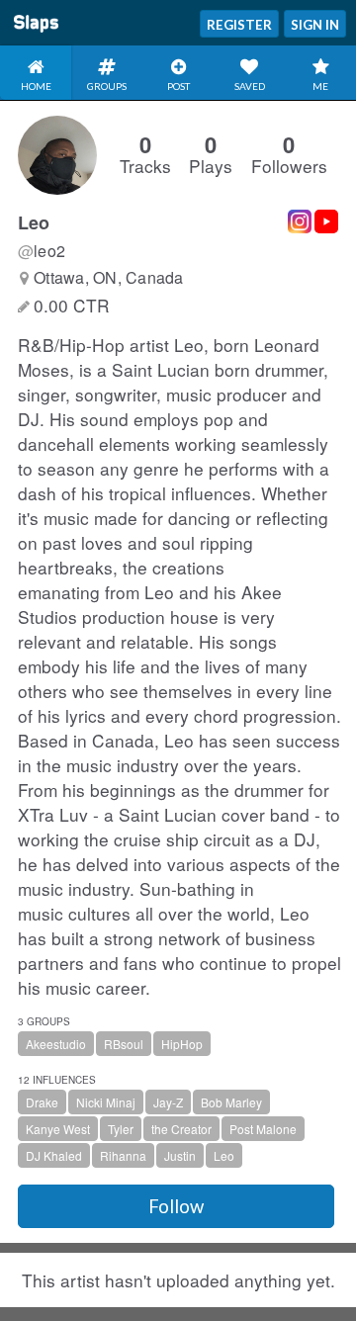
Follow (176, 1206)
